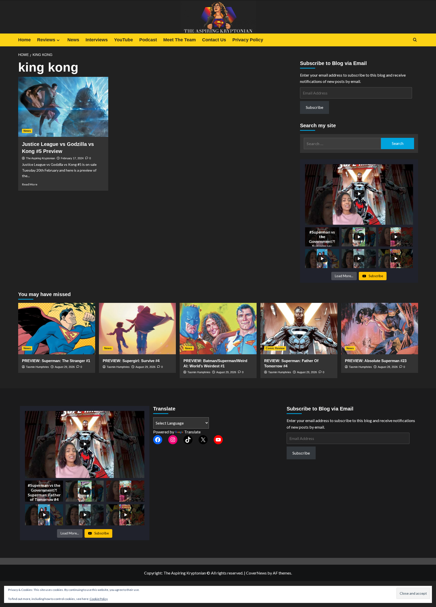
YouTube (123, 39)
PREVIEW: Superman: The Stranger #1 (56, 361)
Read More (29, 184)
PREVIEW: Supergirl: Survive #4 (131, 361)
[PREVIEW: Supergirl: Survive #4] (137, 328)
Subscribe (314, 107)
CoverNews (256, 572)
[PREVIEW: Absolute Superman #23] (379, 328)
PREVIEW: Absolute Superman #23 (375, 361)
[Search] (415, 40)
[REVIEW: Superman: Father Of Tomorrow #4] (298, 328)
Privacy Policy (247, 39)
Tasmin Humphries (37, 366)
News (73, 39)
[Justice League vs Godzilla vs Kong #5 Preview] (63, 107)
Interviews (97, 39)
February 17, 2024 (72, 158)
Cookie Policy (99, 599)
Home (24, 39)
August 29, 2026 (65, 366)
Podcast (148, 39)
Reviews (46, 39)
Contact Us (214, 39)
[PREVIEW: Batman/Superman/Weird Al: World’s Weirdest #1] (218, 328)
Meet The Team (179, 39)
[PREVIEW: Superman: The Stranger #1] (56, 328)
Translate (192, 431)
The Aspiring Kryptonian (40, 158)
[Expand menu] (58, 40)
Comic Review (275, 348)
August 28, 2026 (388, 366)
